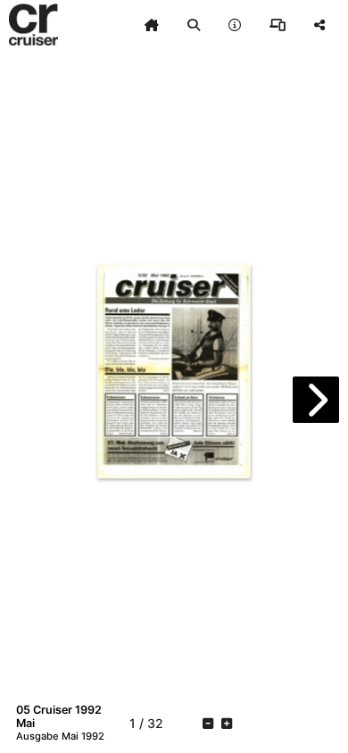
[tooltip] (151, 25)
